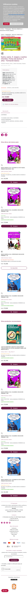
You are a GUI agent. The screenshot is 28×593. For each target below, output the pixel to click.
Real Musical (10, 75)
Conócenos (14, 528)
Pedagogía (8, 29)
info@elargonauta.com (14, 520)
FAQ (14, 535)
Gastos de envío (14, 532)
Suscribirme (14, 560)
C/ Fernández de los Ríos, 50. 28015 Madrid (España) (14, 517)
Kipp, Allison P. (12, 351)
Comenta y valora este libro (13, 87)
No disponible (14, 268)
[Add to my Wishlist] (3, 104)
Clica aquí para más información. (17, 14)
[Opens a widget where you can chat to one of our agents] (4, 590)
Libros (2, 29)
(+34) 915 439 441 (14, 518)
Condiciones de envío (14, 531)
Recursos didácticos (17, 29)
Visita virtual (14, 534)
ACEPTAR (6, 23)
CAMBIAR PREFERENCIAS (16, 23)
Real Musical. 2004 (5, 65)
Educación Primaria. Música (7, 30)
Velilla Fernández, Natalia (6, 171)
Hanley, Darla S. (4, 351)
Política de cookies (14, 529)
